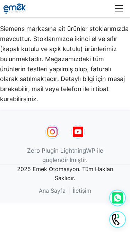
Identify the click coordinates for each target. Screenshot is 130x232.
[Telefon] (117, 219)
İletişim (82, 190)
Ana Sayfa (52, 190)
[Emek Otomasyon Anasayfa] (14, 8)
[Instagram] (52, 132)
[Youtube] (78, 132)
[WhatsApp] (117, 198)
